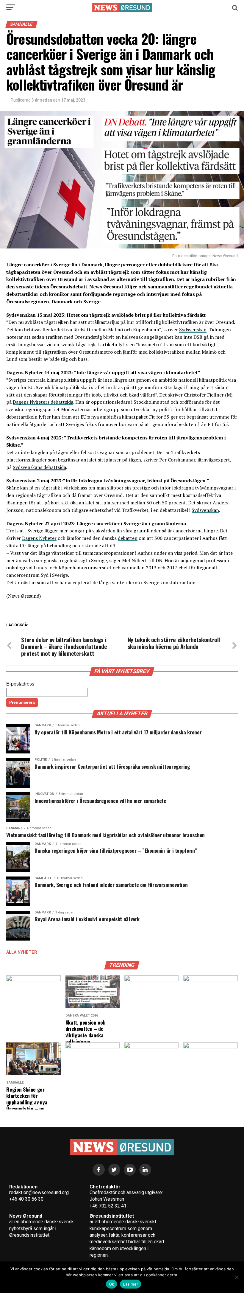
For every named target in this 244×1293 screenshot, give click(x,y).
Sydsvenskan (193, 329)
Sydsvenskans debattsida (39, 467)
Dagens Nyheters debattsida (43, 402)
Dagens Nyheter (39, 538)
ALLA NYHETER (21, 952)
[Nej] (237, 1277)
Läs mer (130, 1284)
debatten (127, 538)
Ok (111, 1284)
